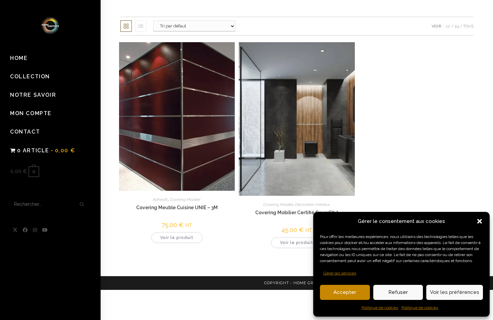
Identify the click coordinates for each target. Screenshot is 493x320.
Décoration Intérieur (312, 204)
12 (448, 26)
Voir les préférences (454, 292)
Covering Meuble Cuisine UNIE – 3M (177, 207)
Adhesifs (160, 199)
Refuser (398, 292)
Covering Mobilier (185, 199)
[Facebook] (25, 230)
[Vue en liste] (141, 26)
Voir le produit (177, 237)
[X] (15, 230)
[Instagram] (35, 230)
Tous (468, 26)
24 (456, 26)
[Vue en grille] (126, 26)
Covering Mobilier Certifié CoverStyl (296, 212)
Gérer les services (339, 273)
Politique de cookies (380, 307)
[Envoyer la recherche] (82, 205)
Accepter (344, 292)
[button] (479, 221)
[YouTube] (45, 230)
